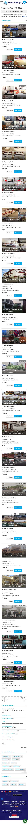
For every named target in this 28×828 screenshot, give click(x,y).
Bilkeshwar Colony (7, 769)
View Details (10, 49)
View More (23, 747)
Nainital (13, 784)
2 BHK (3, 710)
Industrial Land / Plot (7, 740)
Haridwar (7, 11)
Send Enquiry (18, 49)
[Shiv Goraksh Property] (13, 3)
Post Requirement (15, 803)
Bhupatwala (5, 756)
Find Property (22, 801)
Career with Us (14, 804)
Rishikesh (14, 781)
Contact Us (22, 804)
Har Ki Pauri (16, 766)
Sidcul (12, 763)
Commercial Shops (7, 737)
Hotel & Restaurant (7, 718)
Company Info (13, 801)
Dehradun (21, 784)
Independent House (7, 709)
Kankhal (15, 759)
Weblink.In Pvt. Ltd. (18, 812)
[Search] (24, 2)
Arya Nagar (5, 759)
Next (25, 699)
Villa (3, 721)
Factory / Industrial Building (9, 734)
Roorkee (4, 784)
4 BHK (10, 710)
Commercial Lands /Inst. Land (9, 731)
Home (3, 11)
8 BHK (21, 710)
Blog (7, 801)
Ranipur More (5, 766)
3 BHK (7, 710)
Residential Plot (6, 715)
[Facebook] (2, 798)
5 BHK (14, 710)
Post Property (5, 803)
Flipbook (23, 803)
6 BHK (17, 710)
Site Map (12, 806)
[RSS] (16, 806)
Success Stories (6, 804)
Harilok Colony (19, 769)
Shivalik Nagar (16, 756)
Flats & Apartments (7, 726)
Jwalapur (4, 763)
